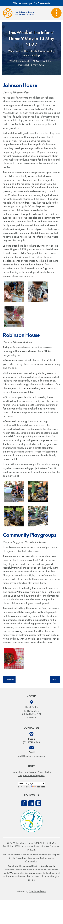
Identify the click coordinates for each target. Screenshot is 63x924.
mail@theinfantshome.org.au (31, 756)
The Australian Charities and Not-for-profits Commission (33, 859)
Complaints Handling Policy (31, 775)
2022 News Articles (20, 61)
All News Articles (42, 61)
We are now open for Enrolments (31, 3)
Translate (40, 786)
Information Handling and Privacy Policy (31, 772)
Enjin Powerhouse (37, 891)
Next (55, 679)
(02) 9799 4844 (31, 742)
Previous (9, 679)
